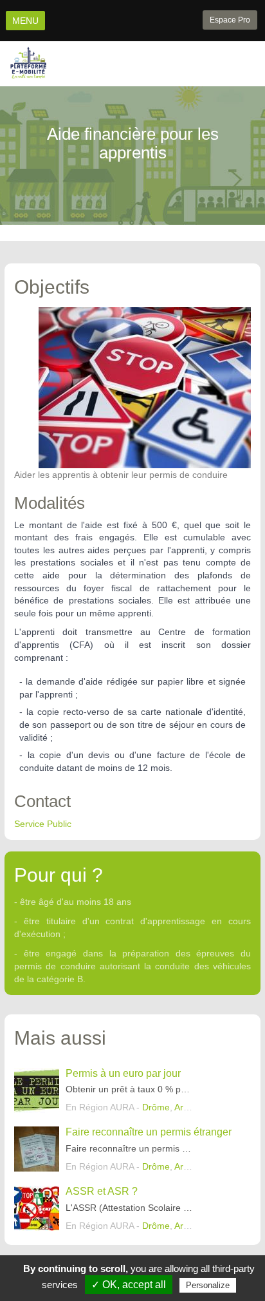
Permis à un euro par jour (123, 1073)
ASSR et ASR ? (102, 1191)
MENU (25, 20)
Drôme (156, 1107)
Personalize (208, 1285)
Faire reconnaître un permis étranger (149, 1131)
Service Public (42, 824)
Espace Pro (230, 19)
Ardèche (191, 1107)
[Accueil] (28, 62)
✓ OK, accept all (128, 1284)
